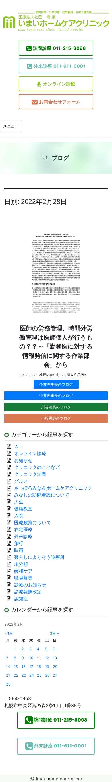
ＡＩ (18, 446)
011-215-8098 (59, 48)
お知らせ (23, 460)
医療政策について (32, 522)
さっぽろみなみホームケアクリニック (53, 488)
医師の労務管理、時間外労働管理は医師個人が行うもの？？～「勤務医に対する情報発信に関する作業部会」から (56, 346)
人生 (18, 502)
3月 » (54, 633)
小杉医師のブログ (56, 418)
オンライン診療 (59, 84)
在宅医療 (23, 529)
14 (8, 666)
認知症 (21, 598)
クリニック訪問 (30, 474)
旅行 (18, 543)
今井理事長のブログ (56, 384)
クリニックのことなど (37, 467)
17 (31, 666)
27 (55, 675)
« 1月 (8, 633)
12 (47, 658)
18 (39, 666)
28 (8, 684)
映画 (18, 550)
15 (16, 666)
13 (55, 658)
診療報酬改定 (28, 591)
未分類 (21, 564)
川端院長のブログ (56, 407)
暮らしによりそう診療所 (39, 557)
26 (47, 675)
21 (8, 675)
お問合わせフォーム (59, 102)
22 (16, 675)
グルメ (21, 481)
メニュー (11, 126)
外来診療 (23, 536)
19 (47, 666)
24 (31, 675)
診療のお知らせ (30, 585)
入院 (18, 515)
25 (39, 675)
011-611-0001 (59, 66)
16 (24, 666)
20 (55, 666)
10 (31, 658)
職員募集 (23, 578)
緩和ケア (25, 571)
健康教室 (23, 509)
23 (24, 675)
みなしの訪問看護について (41, 495)
